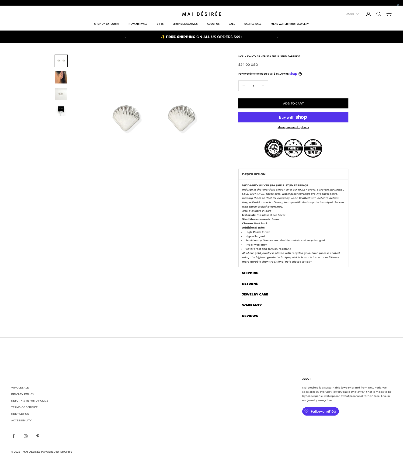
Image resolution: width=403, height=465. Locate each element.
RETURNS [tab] (250, 283)
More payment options (293, 127)
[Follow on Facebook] (13, 436)
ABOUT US (213, 24)
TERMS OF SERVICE (24, 407)
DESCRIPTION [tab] (253, 174)
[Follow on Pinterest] (37, 436)
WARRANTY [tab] (252, 305)
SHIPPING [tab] (250, 273)
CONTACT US (20, 414)
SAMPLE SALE (252, 24)
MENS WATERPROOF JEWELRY (290, 24)
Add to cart (293, 103)
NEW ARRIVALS (138, 24)
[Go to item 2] (61, 77)
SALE (232, 24)
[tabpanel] (293, 223)
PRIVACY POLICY (22, 394)
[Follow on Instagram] (25, 436)
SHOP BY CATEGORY (106, 24)
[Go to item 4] (61, 110)
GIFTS (160, 24)
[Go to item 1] (61, 61)
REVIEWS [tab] (250, 316)
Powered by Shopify (56, 451)
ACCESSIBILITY (21, 420)
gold (268, 210)
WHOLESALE (20, 387)
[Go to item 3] (61, 94)
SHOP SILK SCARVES (185, 24)
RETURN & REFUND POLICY (29, 400)
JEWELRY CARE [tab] (255, 294)
